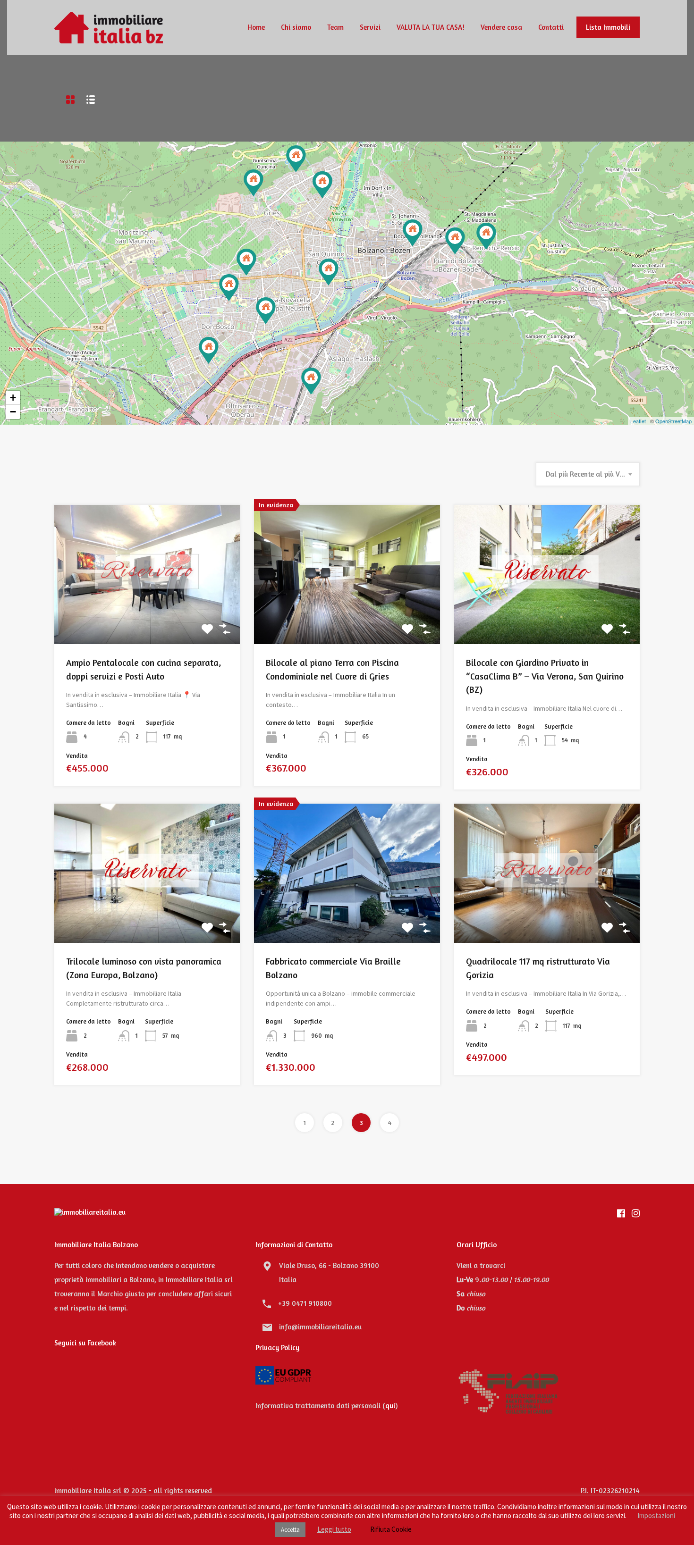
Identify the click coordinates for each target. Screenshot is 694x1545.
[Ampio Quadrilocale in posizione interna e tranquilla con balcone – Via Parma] (209, 350)
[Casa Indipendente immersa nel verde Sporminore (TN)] (246, 262)
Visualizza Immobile (147, 617)
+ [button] (13, 397)
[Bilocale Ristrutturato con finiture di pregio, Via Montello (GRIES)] (322, 184)
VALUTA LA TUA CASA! (431, 27)
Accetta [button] (290, 1530)
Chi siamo (296, 27)
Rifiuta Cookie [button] (391, 1529)
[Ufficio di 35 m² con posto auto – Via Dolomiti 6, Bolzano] (455, 240)
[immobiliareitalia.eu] (108, 38)
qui (390, 1405)
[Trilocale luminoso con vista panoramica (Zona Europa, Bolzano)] (229, 287)
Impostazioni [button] (656, 1515)
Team (335, 27)
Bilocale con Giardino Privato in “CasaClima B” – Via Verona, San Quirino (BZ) (545, 676)
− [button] (13, 412)
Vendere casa (501, 27)
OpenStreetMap (673, 421)
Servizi (370, 27)
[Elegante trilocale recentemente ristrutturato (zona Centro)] (413, 232)
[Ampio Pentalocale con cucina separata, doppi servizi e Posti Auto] (311, 381)
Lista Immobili (608, 27)
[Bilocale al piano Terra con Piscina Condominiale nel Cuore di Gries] (253, 182)
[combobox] (588, 474)
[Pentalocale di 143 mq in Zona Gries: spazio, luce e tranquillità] (296, 158)
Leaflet (638, 421)
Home (256, 27)
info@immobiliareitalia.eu (320, 1326)
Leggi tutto (334, 1529)
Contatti (551, 27)
